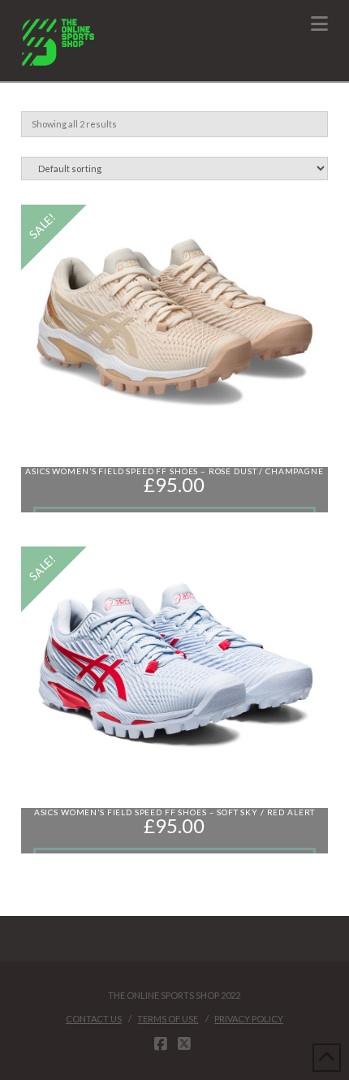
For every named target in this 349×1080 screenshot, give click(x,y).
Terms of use (167, 1018)
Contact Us (94, 1018)
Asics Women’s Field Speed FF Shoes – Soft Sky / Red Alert (174, 812)
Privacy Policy (248, 1018)
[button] (319, 23)
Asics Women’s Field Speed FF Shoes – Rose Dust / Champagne (174, 471)
